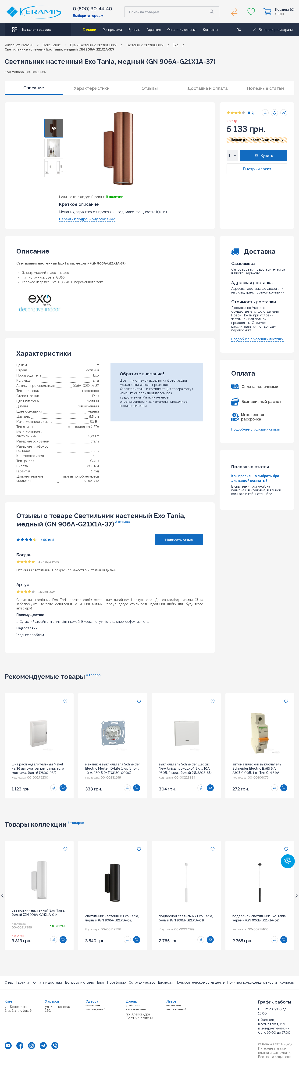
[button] (288, 861)
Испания (92, 370)
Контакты (210, 30)
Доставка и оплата (207, 88)
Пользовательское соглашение (199, 982)
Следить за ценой (284, 112)
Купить (266, 155)
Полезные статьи (265, 88)
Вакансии (165, 982)
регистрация (284, 30)
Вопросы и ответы (79, 982)
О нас (9, 982)
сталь (94, 441)
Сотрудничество (142, 982)
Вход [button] (263, 30)
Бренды (134, 30)
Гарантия (154, 30)
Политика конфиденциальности (252, 982)
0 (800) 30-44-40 (92, 8)
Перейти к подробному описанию (87, 219)
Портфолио (116, 982)
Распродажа (112, 30)
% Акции (89, 30)
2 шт (95, 456)
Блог (100, 982)
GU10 (94, 461)
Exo (96, 375)
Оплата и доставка (181, 30)
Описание (33, 87)
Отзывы (150, 88)
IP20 (95, 396)
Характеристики (92, 88)
